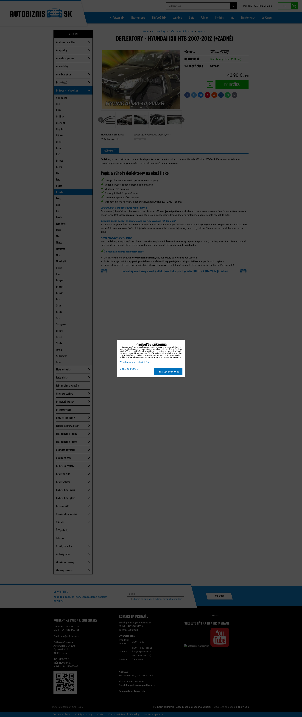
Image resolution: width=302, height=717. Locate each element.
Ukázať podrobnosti (129, 369)
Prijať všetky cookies (168, 371)
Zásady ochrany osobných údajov (136, 362)
